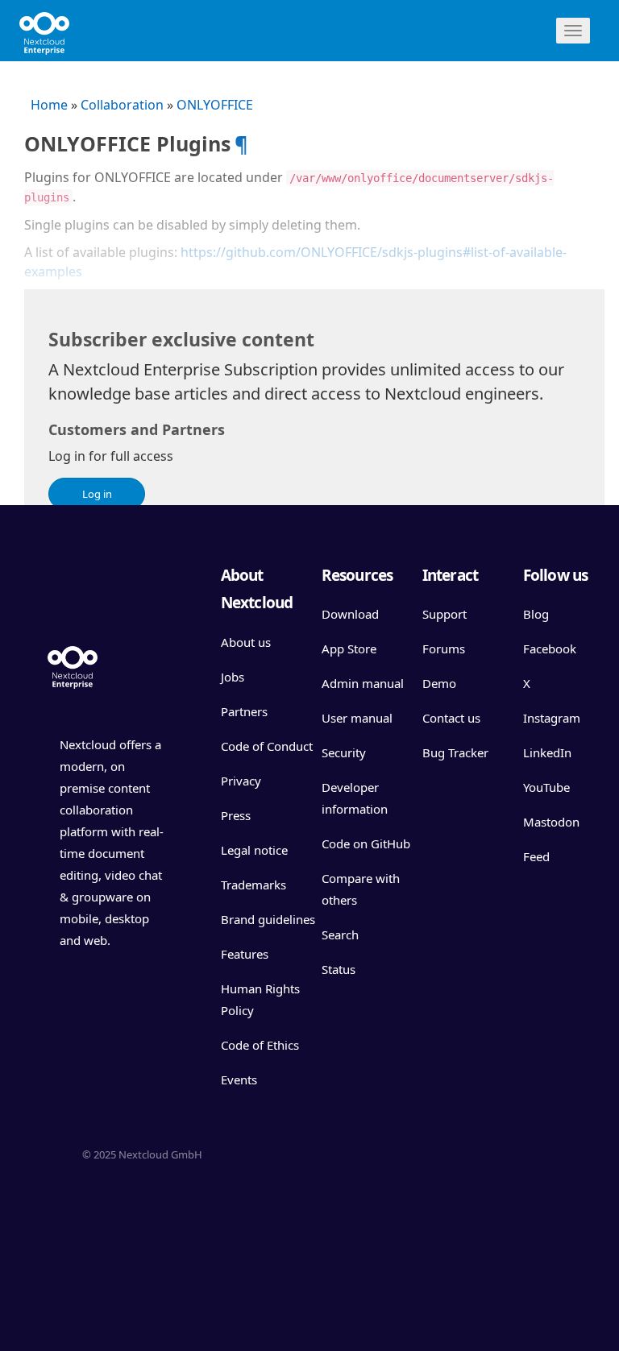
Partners (244, 711)
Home (49, 105)
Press (236, 815)
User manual (357, 718)
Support (444, 614)
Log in (97, 494)
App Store (349, 648)
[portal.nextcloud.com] (44, 28)
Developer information (355, 798)
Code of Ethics (260, 1045)
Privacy (241, 781)
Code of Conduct (267, 746)
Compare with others (361, 889)
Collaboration (122, 105)
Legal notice (254, 850)
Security (344, 752)
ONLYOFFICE (215, 105)
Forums (443, 648)
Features (244, 954)
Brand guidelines (268, 919)
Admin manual (363, 683)
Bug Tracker (455, 752)
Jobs (232, 677)
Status (338, 969)
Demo (439, 683)
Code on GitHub (366, 843)
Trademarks (253, 884)
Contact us (451, 718)
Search (340, 934)
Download (350, 614)
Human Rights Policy (260, 999)
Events (239, 1079)
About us (246, 642)
